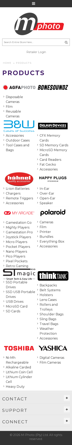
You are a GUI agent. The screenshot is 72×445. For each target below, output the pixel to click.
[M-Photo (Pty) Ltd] (36, 24)
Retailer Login (36, 52)
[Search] (66, 42)
